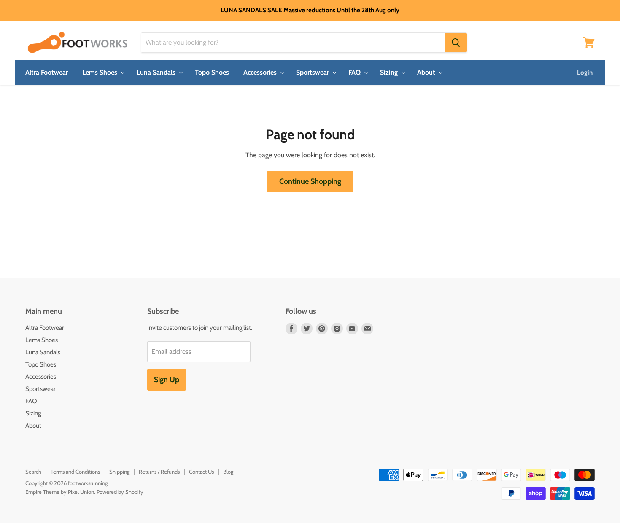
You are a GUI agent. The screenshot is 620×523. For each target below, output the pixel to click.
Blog (228, 471)
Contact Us (201, 471)
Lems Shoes (100, 72)
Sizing (389, 72)
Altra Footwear (46, 72)
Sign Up (166, 379)
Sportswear (313, 72)
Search (33, 471)
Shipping (119, 471)
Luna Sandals (157, 72)
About (427, 72)
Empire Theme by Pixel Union (59, 491)
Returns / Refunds (159, 471)
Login (585, 72)
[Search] (456, 42)
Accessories (260, 72)
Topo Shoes (212, 72)
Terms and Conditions (75, 471)
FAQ (355, 72)
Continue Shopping (310, 181)
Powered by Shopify (120, 491)
